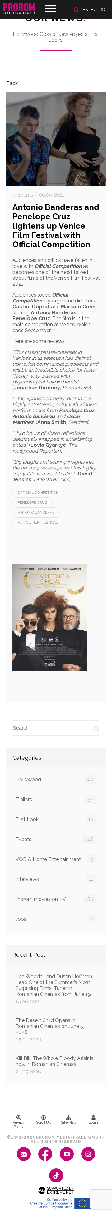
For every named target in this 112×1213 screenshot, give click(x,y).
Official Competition (38, 492)
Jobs (54, 919)
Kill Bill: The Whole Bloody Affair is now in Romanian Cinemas (54, 1065)
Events (54, 839)
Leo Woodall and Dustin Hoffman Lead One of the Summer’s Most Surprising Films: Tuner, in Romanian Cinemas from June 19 (54, 989)
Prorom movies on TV (54, 899)
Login (93, 1122)
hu (94, 9)
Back (12, 83)
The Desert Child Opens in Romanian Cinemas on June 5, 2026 (50, 1030)
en (85, 9)
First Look (54, 819)
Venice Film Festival (38, 522)
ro (102, 9)
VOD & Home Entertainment (54, 859)
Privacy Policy (19, 1124)
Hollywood (54, 779)
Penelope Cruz (33, 502)
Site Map (68, 1122)
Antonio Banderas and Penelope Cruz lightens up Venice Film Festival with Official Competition (55, 225)
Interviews (54, 879)
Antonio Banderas (36, 512)
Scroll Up (43, 1122)
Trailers (54, 799)
